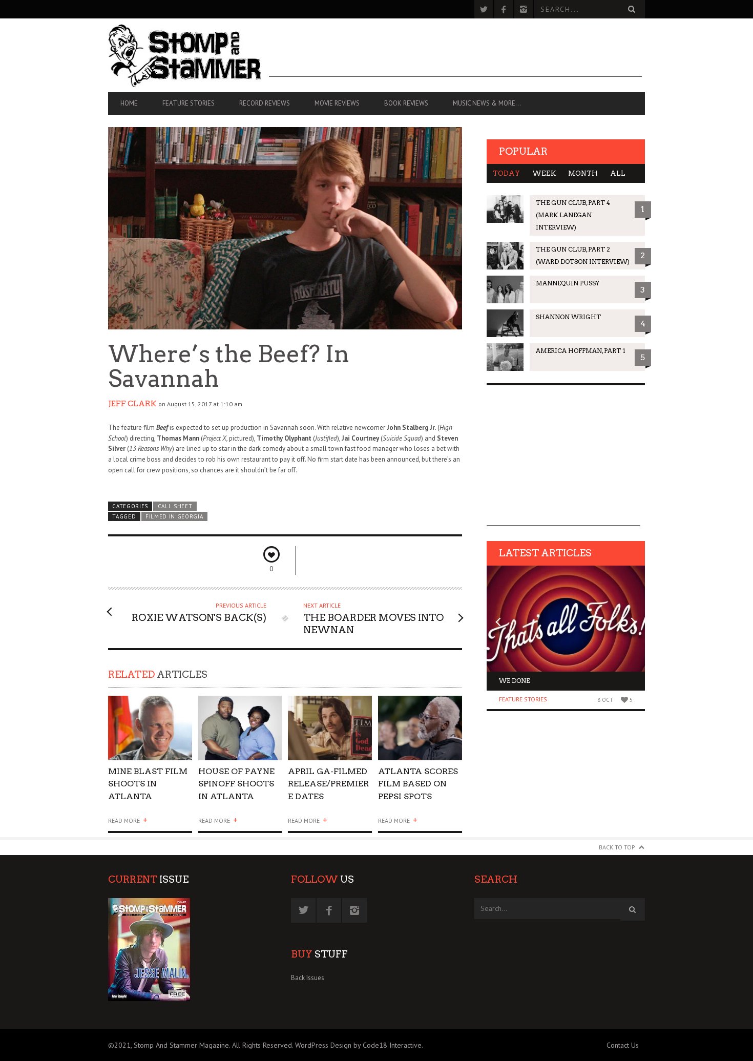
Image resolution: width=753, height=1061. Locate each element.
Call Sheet (175, 506)
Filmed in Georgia (174, 516)
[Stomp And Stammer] (188, 55)
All (617, 173)
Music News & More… (487, 103)
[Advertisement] (455, 54)
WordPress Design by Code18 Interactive (358, 1045)
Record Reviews (264, 103)
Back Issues (307, 977)
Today (506, 173)
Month (583, 173)
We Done (514, 680)
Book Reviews (406, 103)
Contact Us (622, 1045)
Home (129, 103)
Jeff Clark (132, 403)
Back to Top (617, 847)
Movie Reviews (337, 103)
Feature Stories (188, 103)
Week (544, 173)
